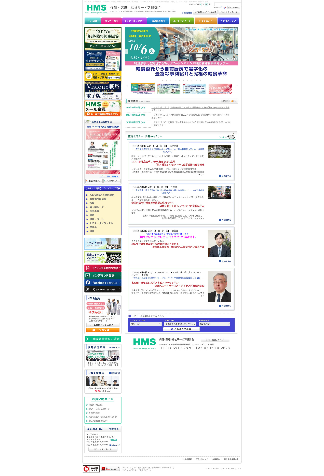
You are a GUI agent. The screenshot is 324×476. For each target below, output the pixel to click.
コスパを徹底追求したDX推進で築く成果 (153, 161)
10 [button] (200, 80)
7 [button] (188, 80)
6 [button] (184, 80)
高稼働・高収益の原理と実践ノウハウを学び (155, 283)
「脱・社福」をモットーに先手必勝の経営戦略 (179, 164)
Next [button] (236, 51)
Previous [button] (126, 51)
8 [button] (192, 80)
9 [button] (196, 80)
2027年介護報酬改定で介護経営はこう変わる (155, 244)
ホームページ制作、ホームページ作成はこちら (223, 468)
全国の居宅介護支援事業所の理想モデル (152, 203)
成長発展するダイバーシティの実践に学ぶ (181, 206)
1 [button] (163, 80)
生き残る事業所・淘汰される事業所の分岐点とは (178, 247)
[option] (181, 52)
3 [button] (171, 80)
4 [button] (175, 80)
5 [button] (179, 80)
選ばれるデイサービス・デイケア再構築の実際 (179, 286)
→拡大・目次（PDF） (109, 176)
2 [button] (167, 80)
